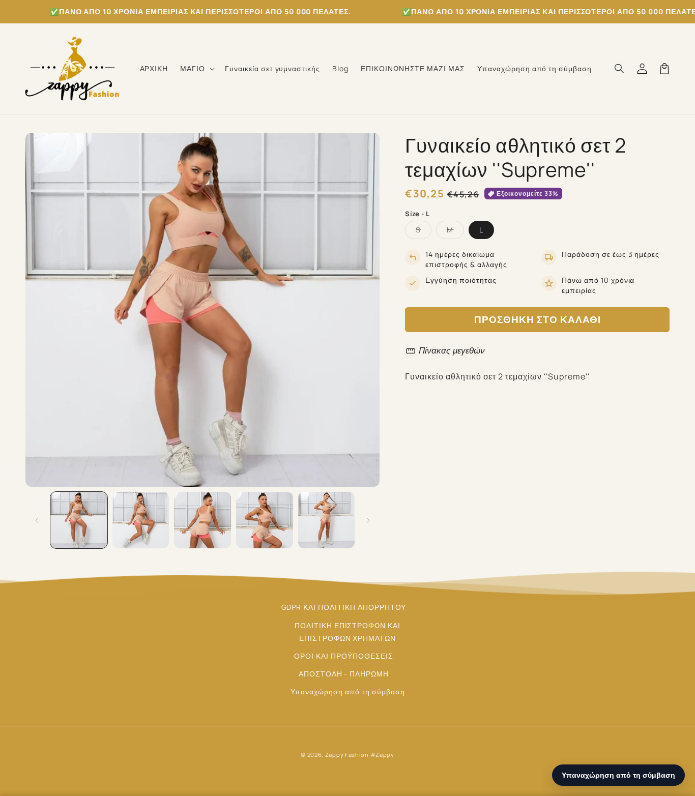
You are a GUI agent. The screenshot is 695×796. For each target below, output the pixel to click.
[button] (196, 68)
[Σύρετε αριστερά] (36, 520)
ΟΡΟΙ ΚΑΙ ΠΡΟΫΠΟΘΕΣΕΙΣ (343, 656)
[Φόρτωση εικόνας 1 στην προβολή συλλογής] (78, 520)
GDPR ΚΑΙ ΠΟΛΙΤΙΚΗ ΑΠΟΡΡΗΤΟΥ (344, 607)
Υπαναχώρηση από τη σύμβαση (348, 691)
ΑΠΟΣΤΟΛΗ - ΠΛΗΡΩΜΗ (344, 674)
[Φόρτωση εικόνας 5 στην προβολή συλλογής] (326, 520)
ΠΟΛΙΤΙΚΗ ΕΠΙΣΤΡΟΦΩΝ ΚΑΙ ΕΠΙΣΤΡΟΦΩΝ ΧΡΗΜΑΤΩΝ (347, 632)
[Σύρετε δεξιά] (368, 520)
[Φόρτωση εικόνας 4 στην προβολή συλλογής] (264, 520)
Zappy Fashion (347, 754)
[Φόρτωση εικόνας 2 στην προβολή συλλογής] (140, 520)
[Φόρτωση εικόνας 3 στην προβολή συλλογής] (202, 520)
